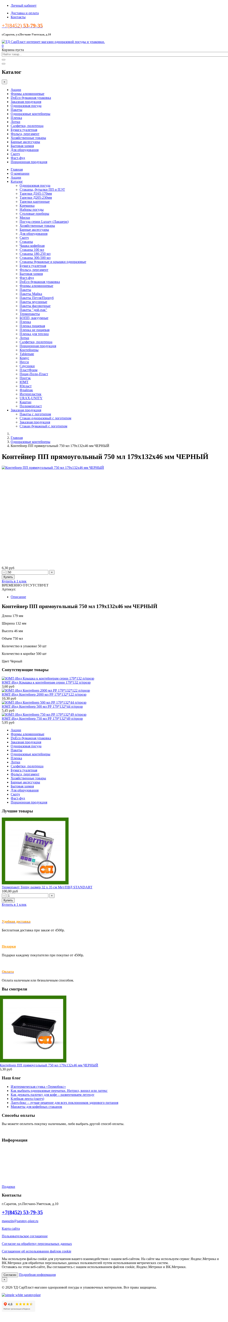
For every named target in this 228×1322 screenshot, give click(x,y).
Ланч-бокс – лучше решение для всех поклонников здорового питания (64, 1103)
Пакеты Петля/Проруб (37, 298)
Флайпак (26, 390)
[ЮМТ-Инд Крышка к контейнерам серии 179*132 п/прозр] (48, 678)
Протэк (25, 378)
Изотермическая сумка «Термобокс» (38, 1086)
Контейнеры (29, 350)
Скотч (15, 154)
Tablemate (27, 354)
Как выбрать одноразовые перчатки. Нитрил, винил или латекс (59, 1090)
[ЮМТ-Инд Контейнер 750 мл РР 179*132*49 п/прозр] (44, 714)
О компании (20, 173)
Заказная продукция (26, 102)
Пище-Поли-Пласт (34, 374)
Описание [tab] (18, 597)
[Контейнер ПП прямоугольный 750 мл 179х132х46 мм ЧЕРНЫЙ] (53, 467)
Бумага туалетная (24, 130)
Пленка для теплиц (34, 334)
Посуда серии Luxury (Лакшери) (44, 221)
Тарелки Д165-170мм (36, 193)
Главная (17, 169)
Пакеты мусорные (33, 302)
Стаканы (26, 242)
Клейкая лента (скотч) (27, 1099)
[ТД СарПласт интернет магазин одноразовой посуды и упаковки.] (53, 42)
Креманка (27, 205)
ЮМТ (24, 382)
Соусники (27, 366)
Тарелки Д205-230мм (36, 197)
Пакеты (16, 110)
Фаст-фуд (18, 158)
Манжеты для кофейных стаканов (36, 1107)
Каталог (17, 181)
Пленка (16, 118)
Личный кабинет (24, 5)
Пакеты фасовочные (35, 306)
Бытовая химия (22, 146)
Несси (24, 362)
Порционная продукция (29, 162)
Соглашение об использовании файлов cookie (36, 1251)
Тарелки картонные (35, 201)
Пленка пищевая (32, 326)
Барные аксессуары (25, 142)
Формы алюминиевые (27, 94)
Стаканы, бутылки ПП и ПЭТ (42, 189)
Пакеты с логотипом (35, 414)
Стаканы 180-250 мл (35, 254)
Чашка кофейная (32, 246)
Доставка (9, 1156)
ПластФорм (28, 370)
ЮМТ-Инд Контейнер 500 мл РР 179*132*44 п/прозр (42, 706)
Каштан (25, 402)
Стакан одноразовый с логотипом (45, 418)
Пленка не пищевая (34, 330)
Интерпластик (30, 394)
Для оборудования (25, 150)
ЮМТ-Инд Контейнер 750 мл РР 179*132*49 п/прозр (42, 718)
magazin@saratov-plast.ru (20, 1221)
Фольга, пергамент (25, 134)
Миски (25, 217)
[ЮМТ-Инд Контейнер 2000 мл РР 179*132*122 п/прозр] (46, 690)
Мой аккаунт (11, 1171)
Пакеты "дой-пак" (33, 310)
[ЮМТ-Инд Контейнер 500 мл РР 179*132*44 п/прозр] (44, 702)
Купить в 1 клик (14, 581)
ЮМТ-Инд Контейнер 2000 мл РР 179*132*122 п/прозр (44, 694)
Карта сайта (11, 1228)
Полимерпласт (31, 406)
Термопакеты (30, 314)
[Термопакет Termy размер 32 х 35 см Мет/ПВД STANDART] (35, 883)
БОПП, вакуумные (34, 318)
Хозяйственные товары (28, 138)
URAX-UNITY (31, 398)
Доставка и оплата (25, 13)
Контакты (18, 17)
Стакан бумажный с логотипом (43, 426)
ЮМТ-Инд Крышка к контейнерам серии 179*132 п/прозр (46, 682)
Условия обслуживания (19, 1149)
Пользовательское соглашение (25, 1236)
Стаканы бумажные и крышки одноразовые (53, 262)
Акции (16, 90)
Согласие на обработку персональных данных (37, 1244)
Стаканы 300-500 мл (35, 258)
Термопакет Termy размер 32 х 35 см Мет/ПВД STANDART (47, 887)
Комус (24, 358)
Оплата (7, 1164)
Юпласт (26, 386)
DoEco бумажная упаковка (31, 98)
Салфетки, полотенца (27, 126)
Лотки (15, 122)
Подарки (9, 946)
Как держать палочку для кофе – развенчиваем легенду (52, 1095)
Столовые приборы (34, 213)
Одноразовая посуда (26, 106)
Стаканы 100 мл (32, 250)
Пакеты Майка (31, 294)
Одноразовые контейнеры (30, 114)
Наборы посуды (32, 209)
